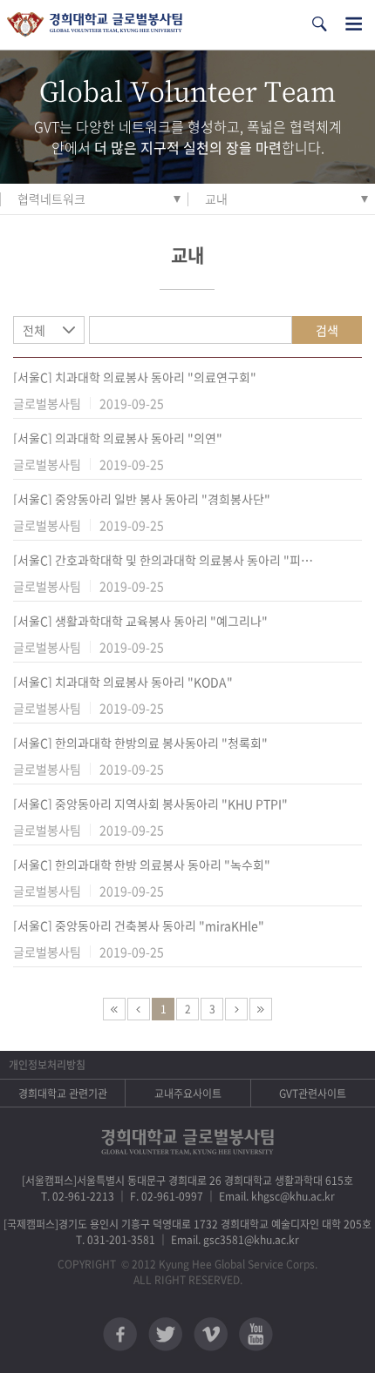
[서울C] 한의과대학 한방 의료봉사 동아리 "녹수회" (141, 864)
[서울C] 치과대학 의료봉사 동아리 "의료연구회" (134, 377)
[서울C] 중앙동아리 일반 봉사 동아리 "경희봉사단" (141, 499)
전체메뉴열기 (353, 24)
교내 (216, 198)
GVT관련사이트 (312, 1093)
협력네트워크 (51, 198)
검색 (327, 330)
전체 (34, 330)
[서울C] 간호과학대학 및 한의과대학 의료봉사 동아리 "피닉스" (165, 560)
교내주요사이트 (188, 1093)
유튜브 (256, 1334)
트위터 (165, 1334)
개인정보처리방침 (47, 1065)
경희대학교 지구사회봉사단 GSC (94, 25)
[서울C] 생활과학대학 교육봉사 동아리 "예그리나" (140, 621)
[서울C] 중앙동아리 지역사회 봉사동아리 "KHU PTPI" (150, 804)
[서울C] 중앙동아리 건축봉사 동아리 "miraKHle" (138, 925)
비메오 (211, 1334)
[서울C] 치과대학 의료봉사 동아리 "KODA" (123, 682)
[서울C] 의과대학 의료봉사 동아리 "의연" (117, 438)
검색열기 (319, 24)
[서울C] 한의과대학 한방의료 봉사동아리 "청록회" (140, 743)
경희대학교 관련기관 (62, 1093)
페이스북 (120, 1334)
